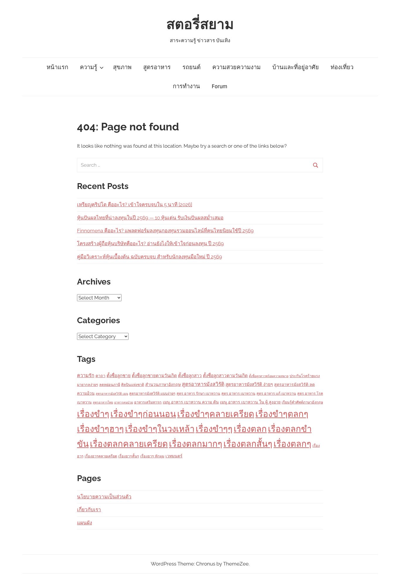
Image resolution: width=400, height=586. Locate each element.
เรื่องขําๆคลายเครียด (215, 414)
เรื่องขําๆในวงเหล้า (159, 429)
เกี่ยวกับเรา (89, 509)
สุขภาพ (122, 67)
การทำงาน (186, 86)
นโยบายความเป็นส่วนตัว (104, 497)
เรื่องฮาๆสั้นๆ (128, 456)
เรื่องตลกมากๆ (195, 444)
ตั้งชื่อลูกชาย (119, 375)
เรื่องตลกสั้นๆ (247, 444)
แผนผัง (84, 523)
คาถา (100, 375)
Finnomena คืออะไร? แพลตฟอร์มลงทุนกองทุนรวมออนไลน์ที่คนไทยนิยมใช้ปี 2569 (165, 231)
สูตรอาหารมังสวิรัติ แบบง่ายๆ (152, 393)
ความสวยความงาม (236, 67)
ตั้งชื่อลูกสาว (190, 375)
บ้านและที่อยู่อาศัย (295, 67)
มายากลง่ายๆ (87, 384)
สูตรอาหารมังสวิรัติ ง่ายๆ (249, 384)
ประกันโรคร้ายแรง (305, 376)
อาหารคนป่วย (123, 402)
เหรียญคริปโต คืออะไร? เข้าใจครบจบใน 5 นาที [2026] (134, 204)
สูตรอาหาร (157, 67)
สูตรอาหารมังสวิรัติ (203, 384)
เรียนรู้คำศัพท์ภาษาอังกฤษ (302, 402)
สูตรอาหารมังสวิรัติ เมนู (112, 393)
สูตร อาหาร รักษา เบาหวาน (198, 393)
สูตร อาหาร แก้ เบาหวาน (276, 393)
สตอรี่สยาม (200, 24)
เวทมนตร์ (173, 456)
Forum (219, 86)
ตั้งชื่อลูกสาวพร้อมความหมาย (268, 376)
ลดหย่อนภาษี (109, 384)
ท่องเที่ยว (342, 67)
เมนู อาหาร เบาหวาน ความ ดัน (191, 402)
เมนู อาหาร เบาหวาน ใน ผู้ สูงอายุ (250, 402)
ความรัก (85, 375)
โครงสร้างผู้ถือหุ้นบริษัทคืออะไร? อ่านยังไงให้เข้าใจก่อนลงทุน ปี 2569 (150, 243)
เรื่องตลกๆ (292, 444)
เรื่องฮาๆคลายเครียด (101, 456)
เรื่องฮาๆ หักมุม (152, 456)
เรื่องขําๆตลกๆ (281, 414)
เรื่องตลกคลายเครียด (129, 444)
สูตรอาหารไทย (103, 402)
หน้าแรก (57, 67)
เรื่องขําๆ (93, 414)
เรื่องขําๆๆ (214, 429)
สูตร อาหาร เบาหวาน (238, 393)
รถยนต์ (191, 67)
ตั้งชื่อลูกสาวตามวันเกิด (225, 375)
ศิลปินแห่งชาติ (132, 384)
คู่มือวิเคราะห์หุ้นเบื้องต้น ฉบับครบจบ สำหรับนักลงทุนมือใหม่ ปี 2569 (149, 257)
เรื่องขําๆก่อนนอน (143, 414)
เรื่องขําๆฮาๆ (100, 429)
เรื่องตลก (250, 429)
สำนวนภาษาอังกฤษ (163, 384)
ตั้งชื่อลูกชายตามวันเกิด (154, 375)
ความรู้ (88, 67)
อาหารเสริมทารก (148, 402)
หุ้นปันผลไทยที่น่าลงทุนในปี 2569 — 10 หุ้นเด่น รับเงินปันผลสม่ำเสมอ (150, 218)
